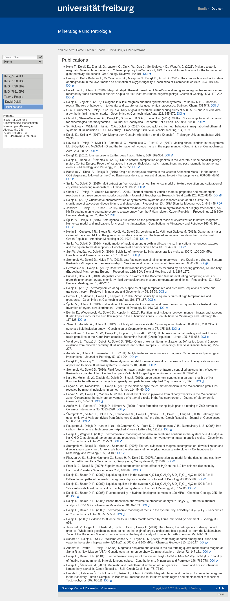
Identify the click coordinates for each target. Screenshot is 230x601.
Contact (79, 588)
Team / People (96, 50)
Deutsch (217, 8)
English (204, 8)
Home (80, 50)
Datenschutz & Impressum (101, 588)
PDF (219, 203)
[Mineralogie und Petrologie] (206, 30)
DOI (145, 74)
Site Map (67, 588)
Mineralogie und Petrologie (84, 31)
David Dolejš (116, 50)
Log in (220, 594)
